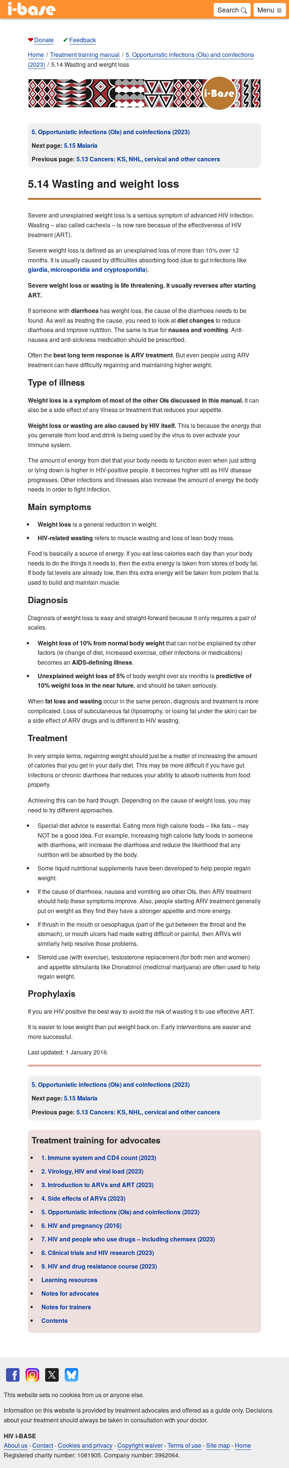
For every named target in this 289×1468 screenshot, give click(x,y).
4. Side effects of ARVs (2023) (83, 1198)
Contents (54, 1320)
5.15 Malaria (80, 145)
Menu (266, 9)
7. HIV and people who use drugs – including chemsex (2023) (128, 1239)
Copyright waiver (140, 1445)
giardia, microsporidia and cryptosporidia (87, 269)
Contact (42, 1445)
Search (229, 9)
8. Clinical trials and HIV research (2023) (97, 1252)
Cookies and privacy (85, 1445)
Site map (218, 1445)
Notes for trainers (66, 1307)
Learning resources (69, 1279)
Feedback (82, 39)
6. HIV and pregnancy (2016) (81, 1225)
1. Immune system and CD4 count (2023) (98, 1157)
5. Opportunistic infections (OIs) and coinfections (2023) (111, 131)
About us (15, 1445)
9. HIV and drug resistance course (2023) (99, 1266)
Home (36, 54)
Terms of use (184, 1445)
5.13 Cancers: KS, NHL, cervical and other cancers (148, 159)
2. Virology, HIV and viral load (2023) (92, 1171)
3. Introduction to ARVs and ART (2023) (97, 1184)
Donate (44, 39)
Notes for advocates (70, 1293)
